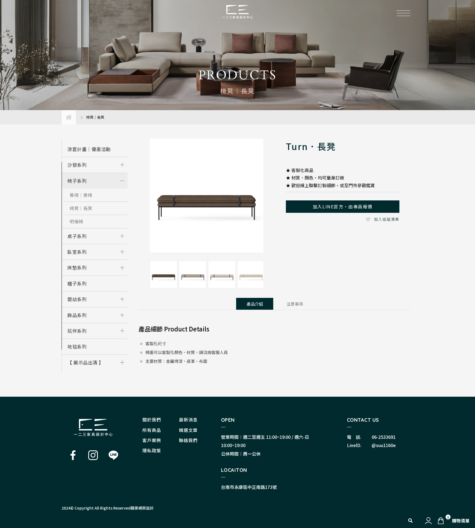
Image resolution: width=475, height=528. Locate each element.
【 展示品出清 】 (85, 362)
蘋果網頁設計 (142, 508)
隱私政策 (151, 450)
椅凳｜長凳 (81, 208)
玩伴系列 (77, 330)
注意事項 (294, 304)
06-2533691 (384, 437)
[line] (113, 455)
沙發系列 (77, 164)
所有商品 (151, 430)
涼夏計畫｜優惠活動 (89, 149)
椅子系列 (77, 180)
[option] (206, 197)
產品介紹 (255, 304)
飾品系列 (77, 315)
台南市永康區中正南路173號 (249, 487)
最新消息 (188, 419)
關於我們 (151, 419)
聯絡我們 (188, 440)
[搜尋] (410, 520)
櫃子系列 (77, 283)
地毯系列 (77, 346)
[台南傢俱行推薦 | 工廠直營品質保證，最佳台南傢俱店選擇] (237, 11)
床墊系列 (77, 267)
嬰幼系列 (77, 299)
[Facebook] (73, 455)
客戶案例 (151, 440)
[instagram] (93, 455)
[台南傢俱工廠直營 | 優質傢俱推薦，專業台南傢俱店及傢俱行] (93, 427)
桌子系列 (77, 236)
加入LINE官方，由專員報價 (342, 206)
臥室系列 (77, 251)
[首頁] (69, 117)
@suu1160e (384, 445)
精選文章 (188, 430)
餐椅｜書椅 (81, 195)
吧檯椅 (76, 221)
